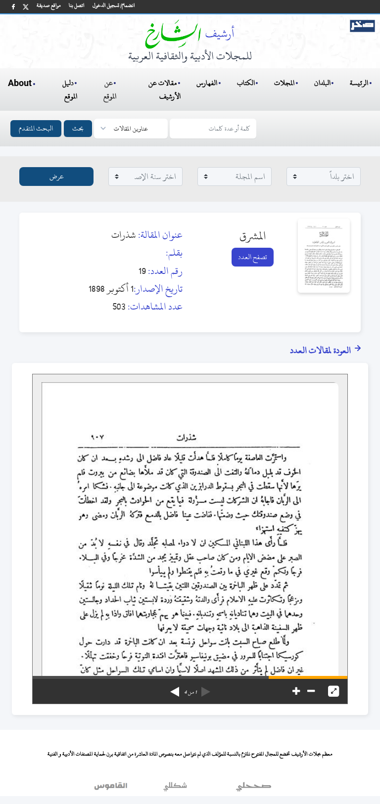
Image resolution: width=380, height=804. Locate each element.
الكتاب (246, 82)
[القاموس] (112, 788)
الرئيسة (359, 82)
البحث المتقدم (36, 128)
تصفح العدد (252, 257)
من (190, 692)
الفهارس (206, 82)
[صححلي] (253, 788)
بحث (78, 128)
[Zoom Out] (311, 691)
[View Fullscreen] (333, 691)
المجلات (284, 82)
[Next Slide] (174, 688)
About (20, 83)
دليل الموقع (70, 89)
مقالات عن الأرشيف (164, 89)
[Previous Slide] (205, 688)
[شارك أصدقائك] (13, 6)
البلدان (322, 82)
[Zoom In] (296, 691)
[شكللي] (175, 788)
